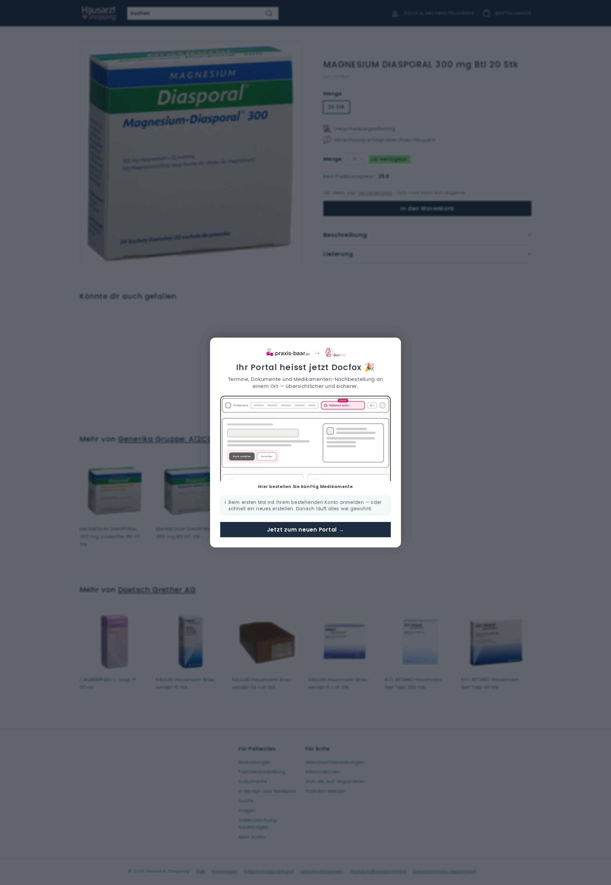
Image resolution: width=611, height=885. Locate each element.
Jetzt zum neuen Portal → (305, 529)
